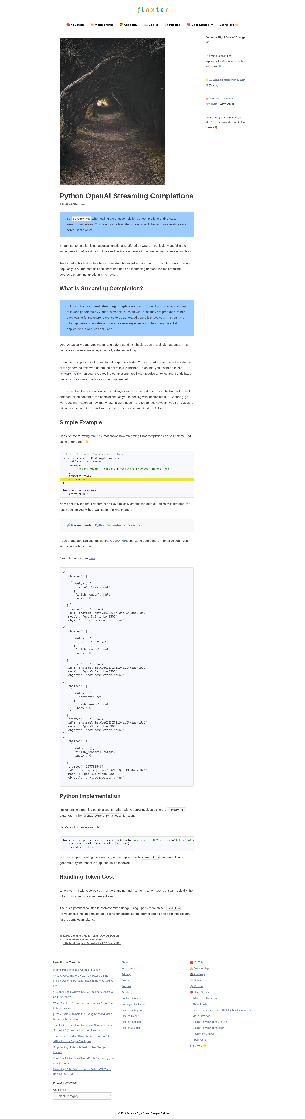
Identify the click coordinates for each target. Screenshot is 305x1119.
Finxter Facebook (132, 1021)
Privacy (126, 974)
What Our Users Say (205, 998)
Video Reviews (201, 1015)
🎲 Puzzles (172, 24)
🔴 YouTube (75, 24)
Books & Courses (132, 998)
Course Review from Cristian (210, 1021)
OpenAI (104, 935)
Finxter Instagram (132, 1010)
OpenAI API (118, 540)
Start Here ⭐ (229, 24)
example (97, 436)
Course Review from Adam (208, 1027)
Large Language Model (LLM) (80, 935)
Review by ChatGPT (205, 1033)
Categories (59, 1089)
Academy (127, 992)
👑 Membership (101, 24)
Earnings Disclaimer (134, 1004)
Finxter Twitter (130, 1015)
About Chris (200, 1039)
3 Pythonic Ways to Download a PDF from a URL (92, 943)
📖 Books (151, 24)
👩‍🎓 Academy (128, 24)
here (92, 558)
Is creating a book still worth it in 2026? (76, 969)
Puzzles (126, 986)
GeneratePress (179, 1113)
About (125, 962)
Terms (125, 980)
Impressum (128, 968)
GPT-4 (140, 312)
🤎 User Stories (198, 24)
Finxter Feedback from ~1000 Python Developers (222, 1010)
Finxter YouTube (131, 1027)
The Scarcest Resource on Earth (82, 939)
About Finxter (200, 1004)
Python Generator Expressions (117, 525)
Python (114, 935)
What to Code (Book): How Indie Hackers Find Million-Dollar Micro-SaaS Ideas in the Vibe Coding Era (83, 981)
